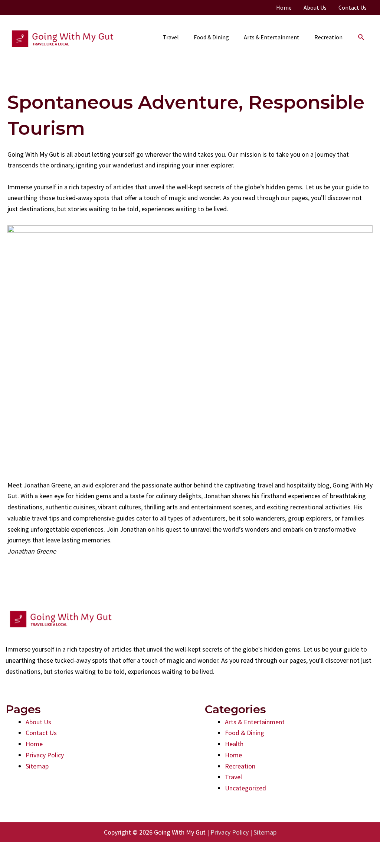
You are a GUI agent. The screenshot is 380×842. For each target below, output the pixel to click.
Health (234, 744)
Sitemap (37, 766)
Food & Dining (244, 732)
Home (34, 744)
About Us (38, 722)
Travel (233, 777)
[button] (361, 37)
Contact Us (41, 732)
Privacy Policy (45, 755)
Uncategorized (245, 788)
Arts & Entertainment (255, 722)
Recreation (240, 766)
